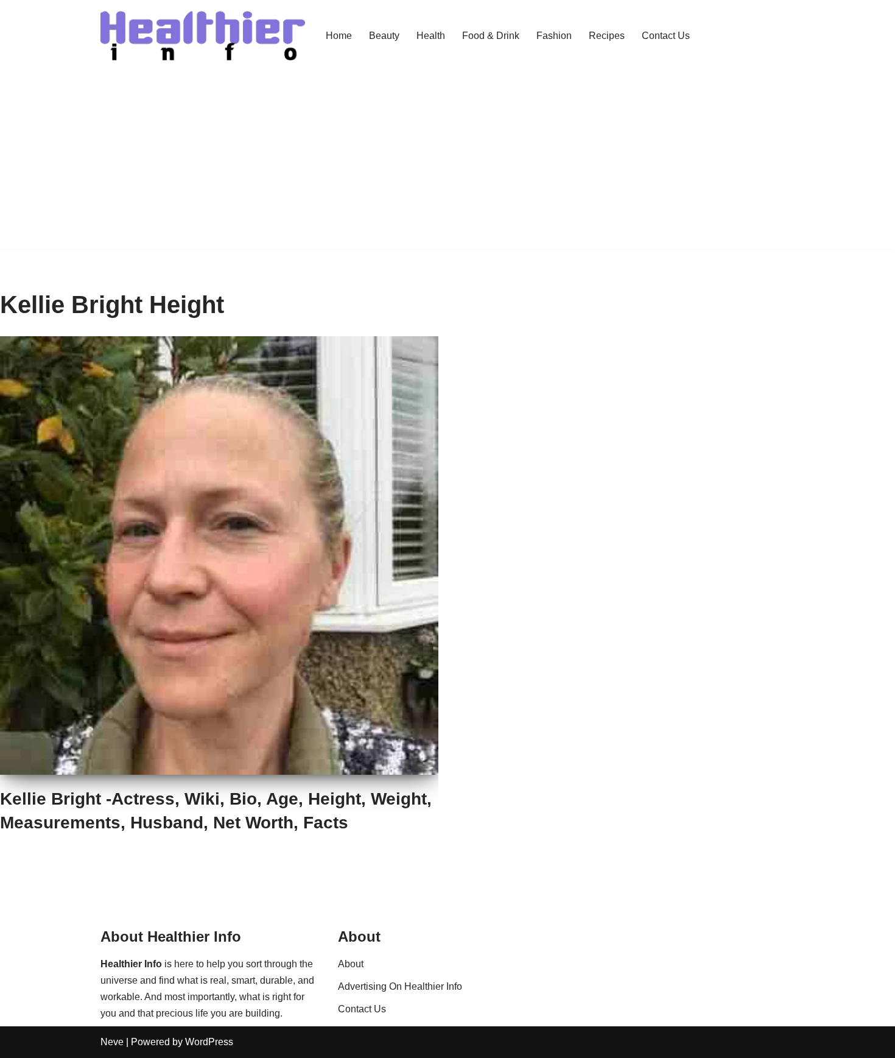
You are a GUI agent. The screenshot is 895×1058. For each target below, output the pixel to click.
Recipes (607, 35)
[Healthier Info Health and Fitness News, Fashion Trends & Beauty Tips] (202, 36)
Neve (112, 1042)
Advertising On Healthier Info (400, 986)
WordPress (209, 1042)
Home (339, 35)
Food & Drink (490, 35)
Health (430, 35)
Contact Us (666, 35)
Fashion (554, 35)
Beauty (384, 35)
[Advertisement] (447, 163)
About (350, 964)
